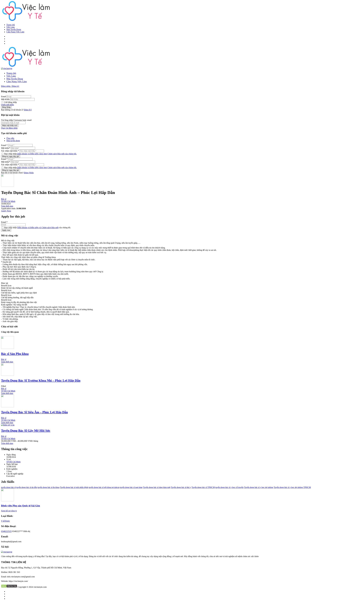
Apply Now (6, 211)
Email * (4, 145)
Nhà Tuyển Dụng (13, 29)
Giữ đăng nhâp (10, 102)
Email (3, 96)
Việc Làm (10, 27)
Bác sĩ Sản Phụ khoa (15, 353)
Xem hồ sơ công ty (9, 511)
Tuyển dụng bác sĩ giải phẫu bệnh (74, 487)
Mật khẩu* (5, 148)
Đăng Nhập (29, 173)
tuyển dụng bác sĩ (8, 487)
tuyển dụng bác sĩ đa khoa (48, 487)
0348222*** (21, 531)
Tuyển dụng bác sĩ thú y (181, 487)
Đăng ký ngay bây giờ (10, 156)
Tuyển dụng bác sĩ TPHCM (203, 487)
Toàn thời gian (7, 206)
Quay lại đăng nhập (9, 128)
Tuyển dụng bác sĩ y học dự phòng (258, 487)
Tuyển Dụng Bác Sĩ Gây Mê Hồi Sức (25, 430)
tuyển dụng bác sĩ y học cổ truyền (229, 487)
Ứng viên (10, 138)
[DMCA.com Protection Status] (9, 587)
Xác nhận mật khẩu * (10, 151)
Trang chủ (10, 25)
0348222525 (6, 531)
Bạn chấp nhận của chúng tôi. (37, 227)
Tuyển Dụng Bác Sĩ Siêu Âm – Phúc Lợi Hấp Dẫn (34, 412)
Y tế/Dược (5, 521)
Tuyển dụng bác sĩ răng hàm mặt (156, 487)
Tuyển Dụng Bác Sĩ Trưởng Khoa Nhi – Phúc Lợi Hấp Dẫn (40, 380)
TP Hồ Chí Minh (8, 201)
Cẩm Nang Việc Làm (15, 32)
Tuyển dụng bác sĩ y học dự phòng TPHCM (292, 487)
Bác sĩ (3, 199)
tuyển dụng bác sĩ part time (131, 487)
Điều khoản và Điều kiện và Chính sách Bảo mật (37, 227)
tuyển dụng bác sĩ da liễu (26, 487)
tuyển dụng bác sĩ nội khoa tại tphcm (104, 487)
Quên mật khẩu (7, 104)
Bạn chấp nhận (40, 154)
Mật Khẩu (5, 99)
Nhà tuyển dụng (13, 141)
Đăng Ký (28, 110)
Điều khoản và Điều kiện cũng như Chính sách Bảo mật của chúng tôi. (47, 154)
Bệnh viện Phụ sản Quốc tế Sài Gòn (20, 505)
